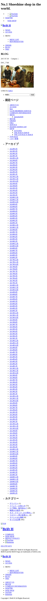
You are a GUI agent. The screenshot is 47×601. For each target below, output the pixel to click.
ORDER (8, 45)
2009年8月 (13, 484)
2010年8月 (13, 458)
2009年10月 (14, 482)
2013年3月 (13, 389)
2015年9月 (13, 320)
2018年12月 (14, 244)
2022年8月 (13, 160)
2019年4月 (13, 237)
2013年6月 (13, 382)
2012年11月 (14, 398)
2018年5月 (13, 255)
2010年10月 (14, 454)
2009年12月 (14, 477)
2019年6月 (13, 234)
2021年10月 (14, 181)
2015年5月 (13, 329)
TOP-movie (14, 137)
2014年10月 (14, 345)
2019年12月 (14, 225)
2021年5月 (13, 188)
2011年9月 (13, 431)
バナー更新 (14, 139)
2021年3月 (13, 193)
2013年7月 (13, 380)
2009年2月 (13, 493)
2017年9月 (13, 267)
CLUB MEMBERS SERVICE (20, 111)
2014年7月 (13, 352)
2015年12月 (14, 313)
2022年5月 (13, 167)
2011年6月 (13, 438)
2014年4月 (13, 359)
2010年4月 (13, 468)
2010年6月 (13, 463)
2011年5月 (13, 440)
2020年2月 (13, 220)
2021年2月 (13, 195)
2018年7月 (13, 251)
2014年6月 (13, 355)
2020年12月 (14, 197)
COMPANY (9, 534)
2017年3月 (13, 281)
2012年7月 (13, 408)
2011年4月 (13, 442)
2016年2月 (13, 308)
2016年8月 (13, 294)
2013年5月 (13, 385)
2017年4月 (13, 278)
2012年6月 (13, 410)
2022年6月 (13, 165)
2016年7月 (13, 297)
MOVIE (12, 119)
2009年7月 (13, 486)
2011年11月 (14, 426)
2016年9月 (13, 292)
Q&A (7, 49)
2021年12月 (14, 177)
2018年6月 (13, 253)
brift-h (10, 91)
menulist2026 (18, 117)
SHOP (12, 129)
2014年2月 (13, 364)
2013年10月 (14, 373)
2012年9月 (13, 403)
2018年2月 (13, 257)
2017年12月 (14, 260)
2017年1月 (13, 283)
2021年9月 (13, 184)
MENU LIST (14, 39)
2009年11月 (14, 479)
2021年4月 (13, 190)
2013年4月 (13, 387)
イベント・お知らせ (17, 506)
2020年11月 (14, 200)
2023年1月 (13, 156)
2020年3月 (13, 218)
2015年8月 (13, 322)
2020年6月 (13, 211)
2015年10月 (14, 318)
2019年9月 (13, 230)
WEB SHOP (9, 536)
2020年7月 (13, 209)
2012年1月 (13, 422)
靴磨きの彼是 (15, 510)
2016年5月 (13, 301)
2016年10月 (14, 290)
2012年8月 (13, 405)
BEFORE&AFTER (17, 41)
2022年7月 (13, 163)
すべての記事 (15, 520)
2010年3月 (13, 470)
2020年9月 (13, 204)
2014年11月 (14, 343)
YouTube (8, 592)
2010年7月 (13, 461)
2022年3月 (13, 172)
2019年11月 (14, 227)
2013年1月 (13, 394)
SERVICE (13, 125)
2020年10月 (14, 202)
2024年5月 (13, 149)
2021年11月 (14, 179)
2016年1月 (13, 311)
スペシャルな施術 (17, 517)
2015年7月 (13, 324)
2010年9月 (13, 456)
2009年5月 (13, 491)
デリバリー (14, 503)
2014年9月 (13, 348)
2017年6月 (13, 274)
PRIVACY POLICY (12, 538)
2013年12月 (14, 368)
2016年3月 (13, 306)
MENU (12, 115)
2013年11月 (14, 371)
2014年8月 (13, 350)
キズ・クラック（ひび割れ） (21, 513)
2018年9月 (13, 248)
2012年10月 (14, 401)
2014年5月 (13, 357)
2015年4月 (13, 331)
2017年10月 (14, 264)
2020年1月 (13, 223)
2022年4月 (13, 170)
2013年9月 (13, 375)
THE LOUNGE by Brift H (23, 135)
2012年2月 (13, 419)
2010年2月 (13, 472)
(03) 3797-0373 (6, 546)
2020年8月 (13, 207)
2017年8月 (13, 269)
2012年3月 (13, 417)
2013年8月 (13, 378)
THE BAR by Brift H (21, 133)
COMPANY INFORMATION (20, 113)
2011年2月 (13, 447)
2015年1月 (13, 338)
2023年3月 (13, 151)
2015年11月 (14, 315)
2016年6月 (13, 299)
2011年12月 (14, 424)
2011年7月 (13, 435)
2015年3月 (13, 334)
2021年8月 (13, 186)
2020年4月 (13, 216)
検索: (7, 95)
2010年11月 (14, 452)
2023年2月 (13, 153)
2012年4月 (13, 415)
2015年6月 (13, 327)
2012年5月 (13, 412)
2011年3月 (13, 445)
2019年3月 (13, 239)
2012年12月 (14, 396)
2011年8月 (13, 433)
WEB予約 (9, 588)
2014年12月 (14, 341)
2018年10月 (14, 246)
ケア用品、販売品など (18, 508)
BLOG (7, 47)
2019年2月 (13, 241)
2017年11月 (14, 262)
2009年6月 (13, 489)
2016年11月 (14, 288)
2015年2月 (13, 336)
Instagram (8, 594)
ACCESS (8, 32)
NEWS (7, 30)
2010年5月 (13, 465)
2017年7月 (13, 271)
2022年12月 (14, 158)
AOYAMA (18, 131)
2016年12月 (14, 285)
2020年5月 (13, 214)
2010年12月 (14, 449)
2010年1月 (13, 475)
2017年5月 (13, 276)
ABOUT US (14, 105)
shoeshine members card (18, 127)
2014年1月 (13, 366)
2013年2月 (13, 391)
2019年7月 (13, 232)
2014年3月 (13, 361)
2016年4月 (13, 304)
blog (11, 109)
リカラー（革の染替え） (19, 515)
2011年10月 (14, 428)
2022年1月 (13, 174)
